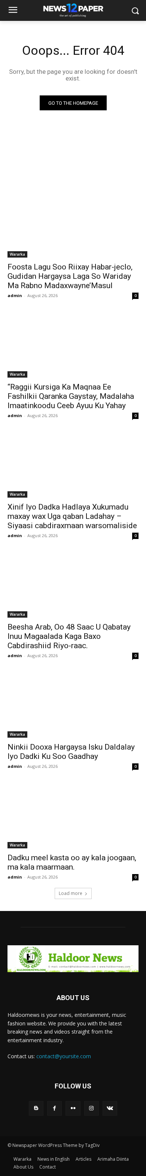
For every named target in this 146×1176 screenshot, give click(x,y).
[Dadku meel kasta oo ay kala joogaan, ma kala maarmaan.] (73, 815)
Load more (70, 893)
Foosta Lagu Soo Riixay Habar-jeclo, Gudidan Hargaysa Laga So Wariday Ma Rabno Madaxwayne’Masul (70, 276)
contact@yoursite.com (63, 1056)
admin (14, 295)
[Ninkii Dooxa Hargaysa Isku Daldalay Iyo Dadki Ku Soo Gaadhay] (73, 705)
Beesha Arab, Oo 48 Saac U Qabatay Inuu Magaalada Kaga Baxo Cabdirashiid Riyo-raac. (69, 636)
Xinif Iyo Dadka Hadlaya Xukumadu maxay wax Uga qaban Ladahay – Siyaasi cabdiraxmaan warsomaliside (72, 516)
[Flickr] (73, 1108)
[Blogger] (36, 1108)
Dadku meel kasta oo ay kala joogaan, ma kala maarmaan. (71, 862)
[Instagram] (91, 1108)
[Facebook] (54, 1108)
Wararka (17, 254)
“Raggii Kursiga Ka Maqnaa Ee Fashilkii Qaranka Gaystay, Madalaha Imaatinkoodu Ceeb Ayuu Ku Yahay (70, 396)
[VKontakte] (110, 1108)
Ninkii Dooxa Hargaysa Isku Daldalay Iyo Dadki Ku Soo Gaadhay (71, 752)
